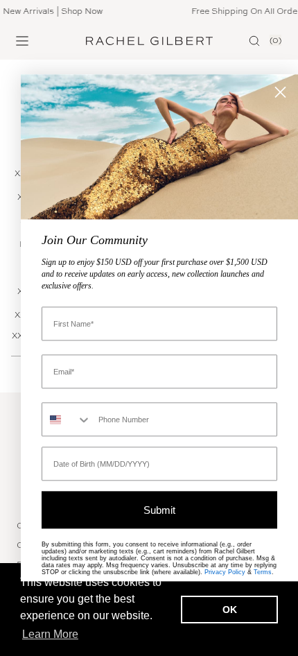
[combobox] (66, 420)
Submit (159, 510)
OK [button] (229, 609)
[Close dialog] (280, 92)
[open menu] (22, 41)
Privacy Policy (224, 572)
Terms (263, 572)
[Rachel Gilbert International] (149, 41)
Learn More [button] (50, 634)
